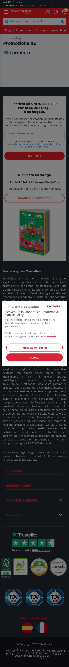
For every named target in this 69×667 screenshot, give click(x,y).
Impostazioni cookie (34, 347)
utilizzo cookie (48, 336)
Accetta (34, 357)
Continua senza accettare (25, 306)
